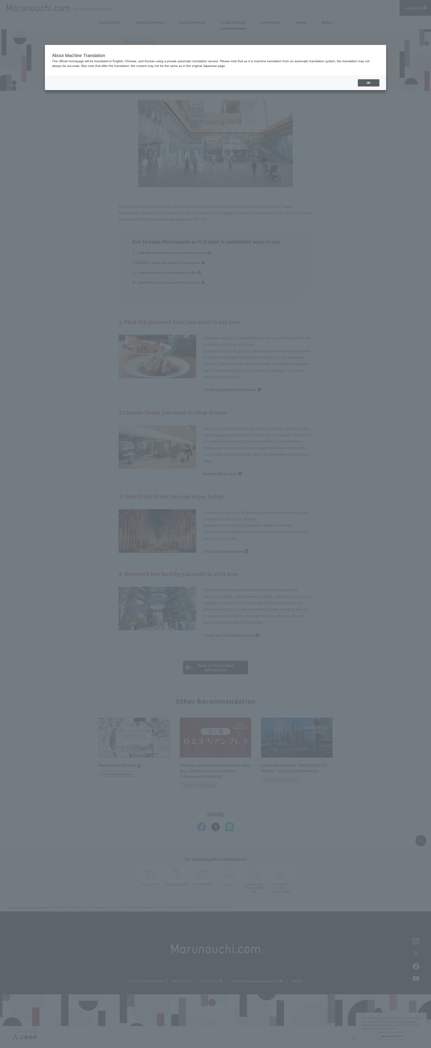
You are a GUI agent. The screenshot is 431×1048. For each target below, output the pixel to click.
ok (369, 82)
